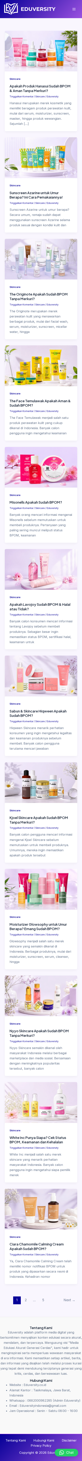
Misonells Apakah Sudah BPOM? (36, 502)
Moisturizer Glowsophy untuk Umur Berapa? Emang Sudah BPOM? (38, 926)
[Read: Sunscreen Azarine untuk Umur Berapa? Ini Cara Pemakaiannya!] (41, 157)
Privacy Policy (41, 1445)
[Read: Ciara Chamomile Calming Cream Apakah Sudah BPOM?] (41, 1209)
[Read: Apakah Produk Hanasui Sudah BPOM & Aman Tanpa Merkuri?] (41, 51)
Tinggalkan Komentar (21, 96)
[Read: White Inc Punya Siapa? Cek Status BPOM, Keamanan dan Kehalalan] (41, 1102)
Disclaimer (69, 1440)
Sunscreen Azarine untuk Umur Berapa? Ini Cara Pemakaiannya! (36, 195)
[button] (66, 1452)
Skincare (15, 79)
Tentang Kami (16, 1440)
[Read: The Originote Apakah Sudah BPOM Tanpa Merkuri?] (41, 259)
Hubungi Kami (43, 1440)
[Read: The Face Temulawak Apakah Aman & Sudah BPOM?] (41, 365)
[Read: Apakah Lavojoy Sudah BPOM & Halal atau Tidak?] (41, 569)
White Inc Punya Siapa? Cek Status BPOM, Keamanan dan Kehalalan (38, 1139)
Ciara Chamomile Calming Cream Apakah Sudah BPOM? (37, 1246)
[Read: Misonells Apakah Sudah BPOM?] (41, 467)
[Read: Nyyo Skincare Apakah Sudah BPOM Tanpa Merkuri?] (41, 995)
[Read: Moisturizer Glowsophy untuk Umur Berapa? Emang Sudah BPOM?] (41, 889)
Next (69, 1300)
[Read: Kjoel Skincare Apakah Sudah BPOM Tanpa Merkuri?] (41, 782)
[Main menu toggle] (74, 9)
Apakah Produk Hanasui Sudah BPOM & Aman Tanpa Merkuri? (40, 88)
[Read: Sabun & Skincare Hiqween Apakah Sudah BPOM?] (41, 676)
